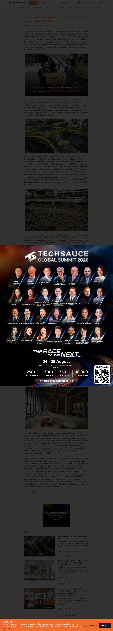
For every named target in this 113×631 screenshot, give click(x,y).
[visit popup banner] (56, 315)
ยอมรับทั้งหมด (105, 625)
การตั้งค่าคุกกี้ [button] (93, 625)
